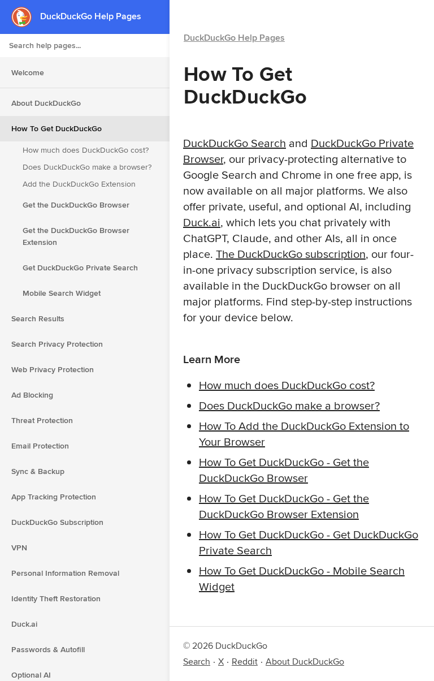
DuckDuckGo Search (234, 143)
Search (196, 661)
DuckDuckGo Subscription (57, 522)
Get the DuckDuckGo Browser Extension (76, 236)
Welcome (27, 72)
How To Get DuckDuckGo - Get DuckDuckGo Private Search (308, 542)
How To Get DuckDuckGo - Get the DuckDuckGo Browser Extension (284, 506)
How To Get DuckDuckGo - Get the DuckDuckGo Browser (284, 470)
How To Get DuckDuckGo (56, 128)
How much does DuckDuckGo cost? (86, 150)
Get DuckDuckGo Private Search (80, 267)
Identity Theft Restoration (56, 598)
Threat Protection (42, 420)
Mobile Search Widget (62, 293)
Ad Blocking (32, 394)
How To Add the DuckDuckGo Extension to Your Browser (304, 433)
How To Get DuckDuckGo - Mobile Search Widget (302, 578)
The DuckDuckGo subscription (291, 253)
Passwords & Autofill (48, 649)
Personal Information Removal (65, 573)
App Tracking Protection (53, 496)
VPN (19, 547)
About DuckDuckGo (46, 103)
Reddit (245, 661)
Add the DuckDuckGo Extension (79, 183)
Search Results (37, 318)
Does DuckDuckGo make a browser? (87, 167)
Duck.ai (24, 624)
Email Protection (40, 445)
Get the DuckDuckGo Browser (76, 204)
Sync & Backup (37, 471)
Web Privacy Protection (52, 369)
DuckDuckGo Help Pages (234, 37)
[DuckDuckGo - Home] (25, 16)
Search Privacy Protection (57, 344)
